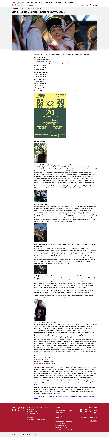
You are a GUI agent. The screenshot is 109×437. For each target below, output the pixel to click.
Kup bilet (81, 5)
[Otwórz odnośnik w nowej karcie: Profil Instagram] (85, 410)
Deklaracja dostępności (61, 427)
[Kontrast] (91, 5)
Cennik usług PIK (60, 412)
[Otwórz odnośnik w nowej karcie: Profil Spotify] (95, 413)
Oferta (71, 2)
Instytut (30, 2)
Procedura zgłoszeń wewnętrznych (64, 419)
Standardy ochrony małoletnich (63, 421)
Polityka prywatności (61, 416)
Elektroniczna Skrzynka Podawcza (64, 429)
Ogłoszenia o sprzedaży (61, 425)
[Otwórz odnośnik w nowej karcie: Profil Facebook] (81, 410)
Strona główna (15, 8)
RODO (57, 418)
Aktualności (49, 2)
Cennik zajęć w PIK (60, 414)
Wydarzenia (39, 2)
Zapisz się (93, 420)
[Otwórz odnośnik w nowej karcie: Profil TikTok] (90, 410)
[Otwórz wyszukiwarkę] (87, 5)
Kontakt (30, 5)
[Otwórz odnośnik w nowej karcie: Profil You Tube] (95, 410)
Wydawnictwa (61, 2)
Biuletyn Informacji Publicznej (63, 410)
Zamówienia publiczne (61, 423)
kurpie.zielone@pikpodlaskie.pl (46, 363)
